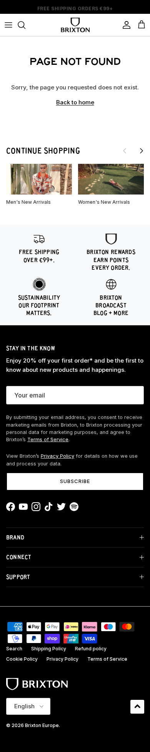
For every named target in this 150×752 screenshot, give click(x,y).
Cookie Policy (22, 659)
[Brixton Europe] (75, 25)
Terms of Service (47, 439)
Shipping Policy (48, 648)
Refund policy (91, 648)
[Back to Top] (137, 707)
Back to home (75, 102)
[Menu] (8, 24)
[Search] (25, 24)
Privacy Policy (57, 456)
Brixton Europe (42, 725)
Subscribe (75, 481)
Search (14, 648)
